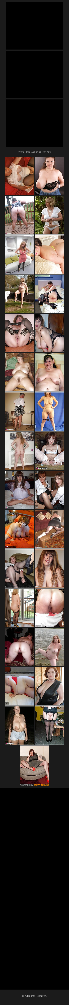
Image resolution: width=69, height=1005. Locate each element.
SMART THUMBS (41, 785)
